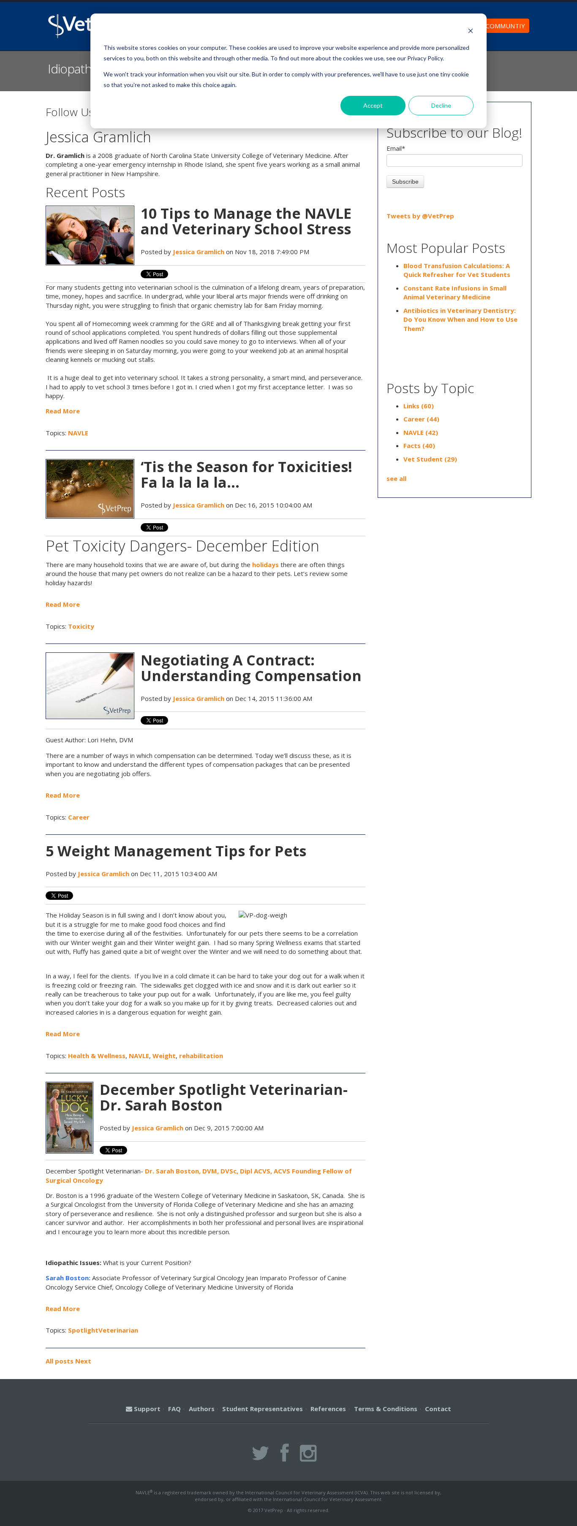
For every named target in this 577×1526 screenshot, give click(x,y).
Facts (419, 445)
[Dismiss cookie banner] (471, 32)
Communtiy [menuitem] (505, 26)
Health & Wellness (96, 1055)
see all (396, 478)
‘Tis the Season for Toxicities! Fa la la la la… (246, 474)
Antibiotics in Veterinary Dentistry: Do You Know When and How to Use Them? (460, 319)
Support (146, 1408)
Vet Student (430, 459)
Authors (202, 1408)
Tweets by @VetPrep (420, 216)
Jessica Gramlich (198, 251)
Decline (441, 105)
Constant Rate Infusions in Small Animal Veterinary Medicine (454, 292)
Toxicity (81, 626)
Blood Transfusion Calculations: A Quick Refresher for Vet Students (456, 270)
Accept (373, 105)
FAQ (174, 1408)
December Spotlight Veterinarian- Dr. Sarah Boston (224, 1097)
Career (79, 817)
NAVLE (78, 433)
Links (418, 406)
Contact (438, 1408)
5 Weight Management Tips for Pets (176, 851)
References (328, 1408)
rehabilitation (201, 1055)
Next (83, 1361)
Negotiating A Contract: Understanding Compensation (251, 667)
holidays (265, 564)
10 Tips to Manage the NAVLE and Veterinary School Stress (246, 221)
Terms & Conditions (385, 1408)
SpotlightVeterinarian (103, 1330)
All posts (59, 1361)
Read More (63, 411)
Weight (164, 1055)
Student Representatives (262, 1408)
